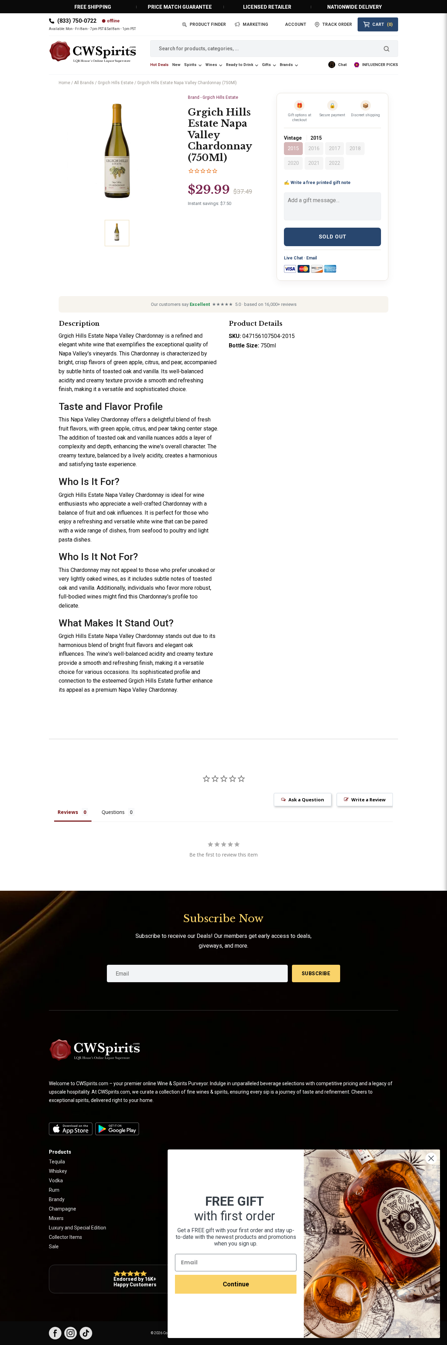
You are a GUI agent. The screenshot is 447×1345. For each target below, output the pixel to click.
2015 (293, 148)
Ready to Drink (239, 65)
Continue (236, 1284)
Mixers (56, 1218)
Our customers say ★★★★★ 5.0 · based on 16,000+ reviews (223, 304)
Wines (211, 65)
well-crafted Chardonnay (161, 503)
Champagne (62, 1209)
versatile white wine (138, 521)
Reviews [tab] (68, 812)
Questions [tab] (113, 812)
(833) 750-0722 (76, 20)
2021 (314, 163)
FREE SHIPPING (92, 7)
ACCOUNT (295, 24)
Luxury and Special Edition (77, 1227)
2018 (355, 148)
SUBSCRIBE (316, 973)
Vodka (56, 1180)
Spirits (190, 65)
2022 (334, 163)
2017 (334, 148)
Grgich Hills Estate (115, 82)
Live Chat (293, 258)
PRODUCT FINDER (208, 24)
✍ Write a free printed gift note (317, 182)
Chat (342, 65)
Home (64, 82)
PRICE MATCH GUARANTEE (180, 7)
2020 (293, 163)
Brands (286, 65)
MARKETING (255, 24)
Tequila (57, 1161)
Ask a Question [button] (306, 799)
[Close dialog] (431, 1158)
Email (311, 258)
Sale (54, 1246)
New (176, 65)
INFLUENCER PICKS (380, 65)
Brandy (57, 1199)
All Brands (84, 82)
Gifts (266, 65)
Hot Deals (159, 65)
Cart (382, 24)
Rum (54, 1190)
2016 (314, 148)
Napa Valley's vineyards (88, 353)
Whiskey (58, 1171)
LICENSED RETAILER (267, 7)
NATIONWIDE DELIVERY (354, 7)
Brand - (213, 97)
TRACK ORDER (337, 24)
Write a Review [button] (368, 799)
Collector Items (65, 1237)
